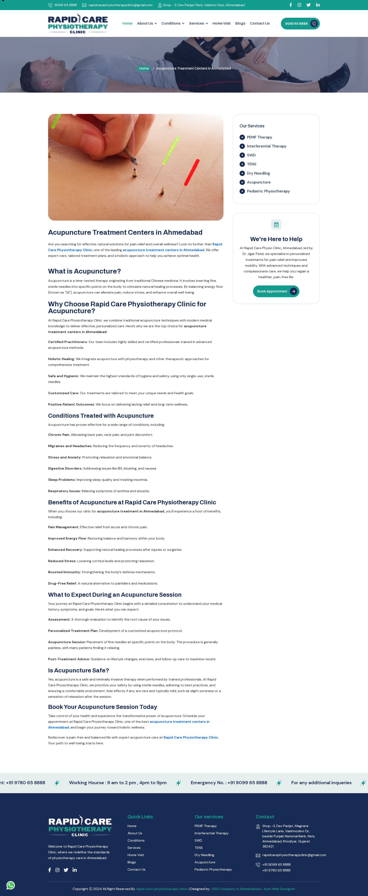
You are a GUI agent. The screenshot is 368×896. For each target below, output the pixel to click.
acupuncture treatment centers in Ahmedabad (163, 250)
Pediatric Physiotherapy (268, 191)
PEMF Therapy (259, 137)
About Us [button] (145, 23)
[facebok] (290, 5)
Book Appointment (272, 291)
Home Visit (222, 23)
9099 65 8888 (66, 5)
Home (127, 23)
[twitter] (66, 870)
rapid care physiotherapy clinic (162, 889)
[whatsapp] (10, 885)
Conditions (136, 840)
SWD (251, 155)
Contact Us (260, 23)
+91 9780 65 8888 (276, 870)
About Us (135, 833)
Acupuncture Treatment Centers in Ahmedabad (125, 232)
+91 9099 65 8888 (276, 864)
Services (134, 847)
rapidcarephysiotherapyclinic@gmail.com (120, 5)
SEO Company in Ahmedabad (236, 889)
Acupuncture (259, 182)
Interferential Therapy (266, 146)
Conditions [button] (171, 23)
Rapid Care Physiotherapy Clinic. (191, 737)
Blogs (240, 23)
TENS (251, 164)
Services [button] (197, 23)
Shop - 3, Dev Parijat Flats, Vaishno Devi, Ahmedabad (204, 5)
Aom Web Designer (279, 889)
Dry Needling (258, 173)
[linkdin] (318, 5)
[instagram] (299, 5)
